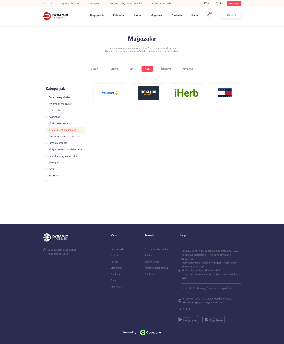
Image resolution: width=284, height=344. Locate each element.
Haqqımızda (97, 14)
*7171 (49, 3)
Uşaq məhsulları (57, 110)
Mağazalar (157, 14)
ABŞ (147, 68)
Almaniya (187, 68)
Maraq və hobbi (57, 162)
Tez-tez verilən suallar (161, 3)
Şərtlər (148, 255)
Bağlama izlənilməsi (70, 3)
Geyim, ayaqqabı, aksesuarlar (64, 136)
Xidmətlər (119, 14)
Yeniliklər (176, 14)
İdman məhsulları (58, 142)
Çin (131, 68)
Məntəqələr (94, 3)
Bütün (94, 68)
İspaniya (166, 68)
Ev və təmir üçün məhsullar (63, 156)
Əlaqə (194, 14)
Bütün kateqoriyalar (59, 97)
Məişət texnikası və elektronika (65, 149)
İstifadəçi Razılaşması (156, 267)
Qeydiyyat (234, 3)
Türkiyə (113, 68)
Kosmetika (54, 116)
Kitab (52, 169)
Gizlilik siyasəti (152, 261)
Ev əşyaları (54, 175)
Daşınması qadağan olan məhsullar (125, 3)
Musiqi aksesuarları (59, 123)
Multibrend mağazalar (63, 129)
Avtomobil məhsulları (60, 103)
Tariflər (138, 14)
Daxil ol (220, 3)
